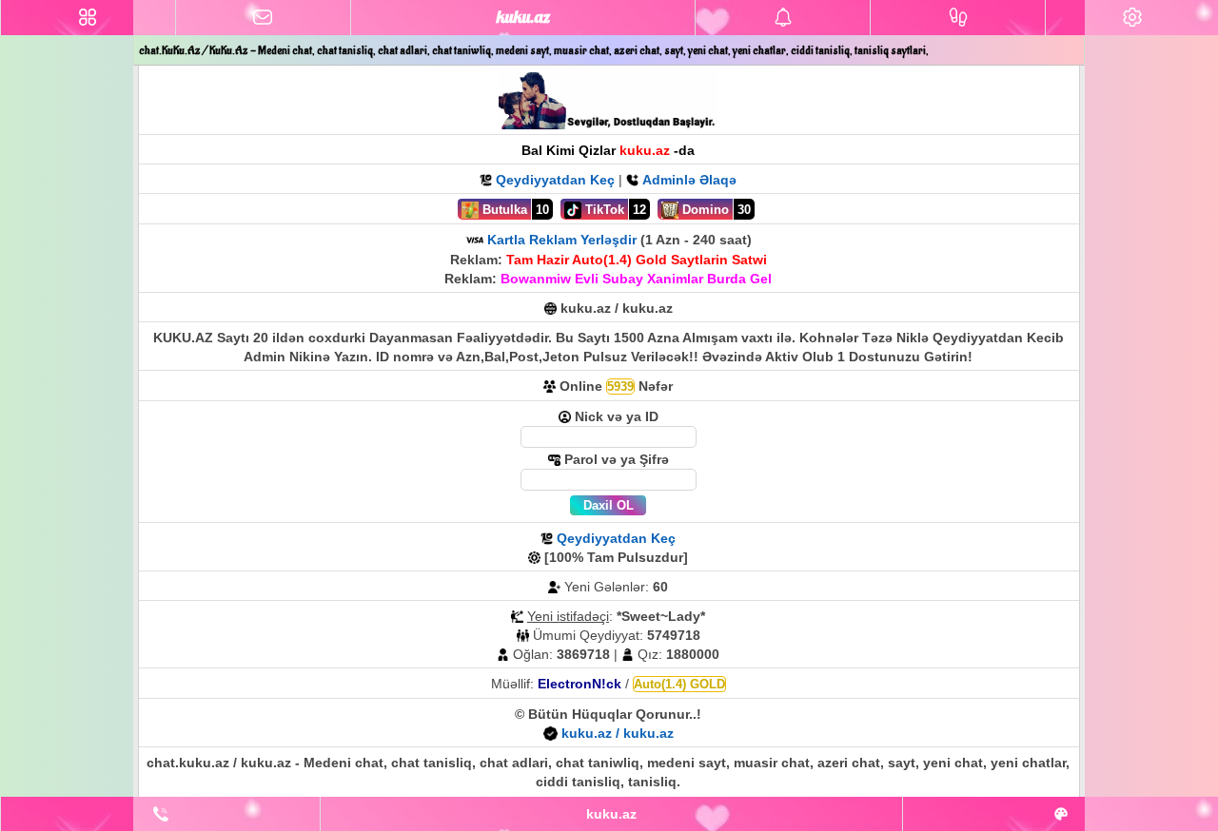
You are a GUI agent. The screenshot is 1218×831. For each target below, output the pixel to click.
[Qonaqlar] (958, 17)
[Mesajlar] (263, 17)
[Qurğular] (1132, 17)
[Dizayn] (1060, 814)
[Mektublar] (782, 17)
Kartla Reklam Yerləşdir (562, 239)
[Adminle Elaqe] (160, 814)
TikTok (602, 210)
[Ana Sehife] (88, 17)
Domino (703, 210)
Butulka (503, 210)
